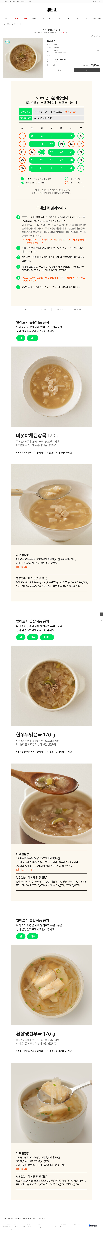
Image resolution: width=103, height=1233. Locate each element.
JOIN (10, 1)
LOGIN (5, 1)
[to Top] (101, 617)
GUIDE (34, 1218)
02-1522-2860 (44, 1225)
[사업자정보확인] (77, 1225)
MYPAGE (23, 1)
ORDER (18, 1)
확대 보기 (5, 76)
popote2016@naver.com (40, 1227)
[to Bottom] (101, 620)
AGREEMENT (18, 1218)
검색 (99, 1)
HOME (4, 1218)
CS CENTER (29, 1)
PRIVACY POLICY (27, 1218)
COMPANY (10, 1218)
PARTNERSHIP (42, 1218)
